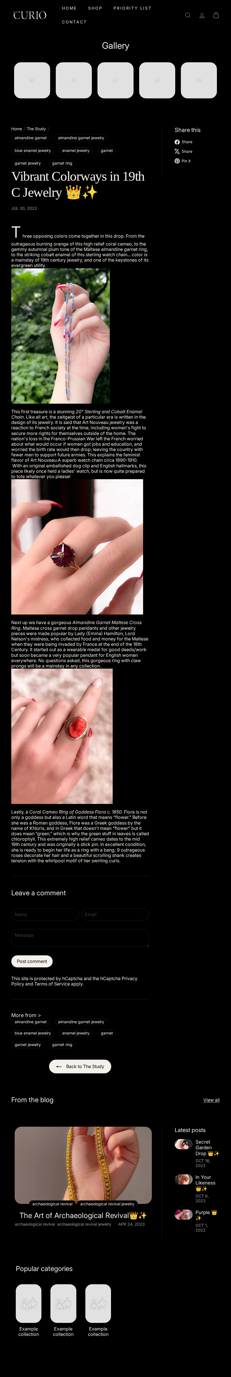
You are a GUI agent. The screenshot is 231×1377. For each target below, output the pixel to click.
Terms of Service (52, 984)
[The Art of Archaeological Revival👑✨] (83, 1165)
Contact (74, 21)
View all (211, 1100)
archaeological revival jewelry (84, 1224)
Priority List (133, 8)
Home (69, 8)
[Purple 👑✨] (184, 1215)
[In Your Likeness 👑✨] (184, 1179)
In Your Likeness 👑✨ (206, 1183)
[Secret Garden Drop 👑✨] (184, 1144)
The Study (36, 129)
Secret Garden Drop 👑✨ (207, 1147)
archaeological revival (35, 1224)
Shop (95, 8)
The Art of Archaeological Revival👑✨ (83, 1215)
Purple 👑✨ (206, 1215)
